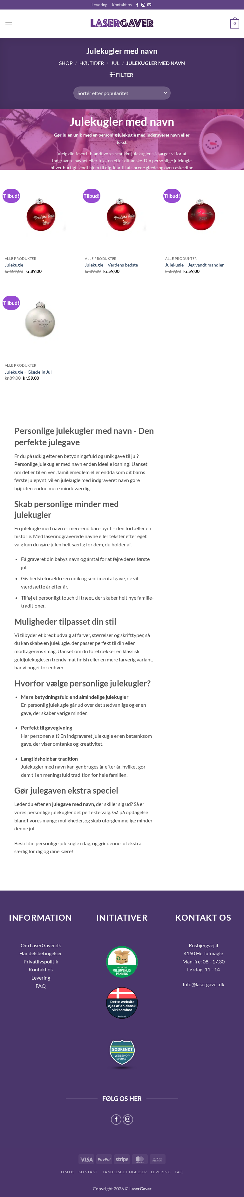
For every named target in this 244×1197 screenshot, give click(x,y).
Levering (99, 4)
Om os (67, 1171)
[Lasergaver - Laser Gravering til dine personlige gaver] (122, 24)
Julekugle (14, 264)
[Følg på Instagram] (143, 5)
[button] (8, 24)
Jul (115, 63)
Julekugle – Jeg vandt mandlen (195, 264)
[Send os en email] (149, 5)
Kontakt (88, 1171)
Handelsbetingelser (40, 953)
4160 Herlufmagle (203, 953)
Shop (66, 63)
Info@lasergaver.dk (203, 984)
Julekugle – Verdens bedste (111, 264)
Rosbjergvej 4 (203, 945)
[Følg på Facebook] (137, 5)
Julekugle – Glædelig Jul (28, 372)
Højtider (91, 63)
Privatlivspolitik (41, 961)
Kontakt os (122, 4)
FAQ (179, 1171)
